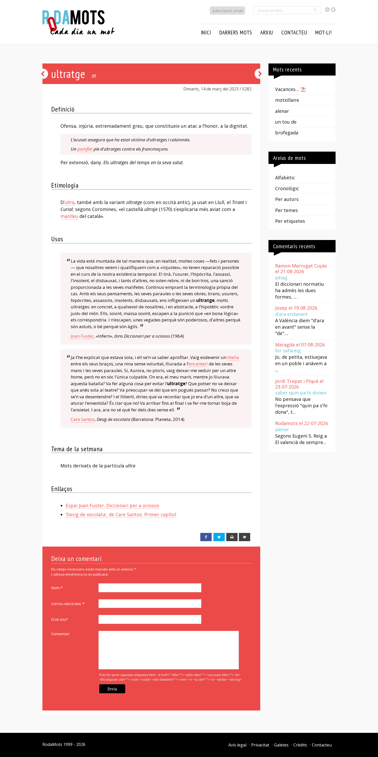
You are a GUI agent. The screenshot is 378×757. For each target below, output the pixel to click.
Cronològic (287, 188)
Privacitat (260, 745)
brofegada (286, 133)
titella (233, 357)
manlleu (69, 216)
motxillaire (287, 100)
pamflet (85, 149)
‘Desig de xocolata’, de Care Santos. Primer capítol (121, 514)
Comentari (60, 633)
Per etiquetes (290, 221)
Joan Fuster (82, 336)
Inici (206, 32)
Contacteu (322, 745)
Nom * (57, 587)
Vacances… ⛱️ (290, 89)
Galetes (281, 745)
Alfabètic (285, 177)
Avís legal (237, 745)
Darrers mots (235, 32)
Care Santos (83, 419)
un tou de (285, 122)
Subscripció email (227, 10)
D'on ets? (59, 619)
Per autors (287, 199)
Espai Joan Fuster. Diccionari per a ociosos (112, 505)
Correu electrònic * (68, 603)
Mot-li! (323, 32)
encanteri (198, 364)
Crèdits (300, 745)
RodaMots (52, 744)
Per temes (286, 210)
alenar (282, 111)
